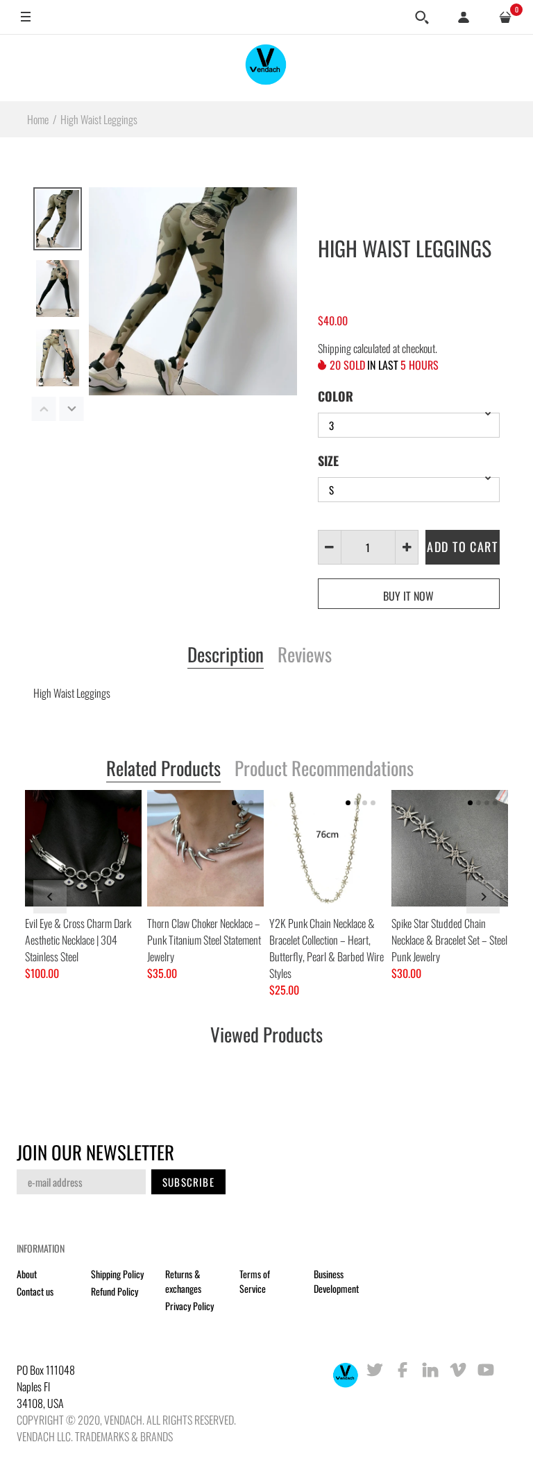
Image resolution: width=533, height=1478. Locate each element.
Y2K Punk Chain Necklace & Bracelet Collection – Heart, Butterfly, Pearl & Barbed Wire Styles (326, 948)
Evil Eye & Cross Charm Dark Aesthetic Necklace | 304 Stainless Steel (78, 940)
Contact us (35, 1291)
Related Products (163, 769)
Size (328, 461)
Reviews (305, 655)
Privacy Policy (189, 1305)
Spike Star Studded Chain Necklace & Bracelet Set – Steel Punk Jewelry (449, 940)
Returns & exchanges (183, 1281)
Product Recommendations (324, 769)
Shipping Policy (117, 1273)
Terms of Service (254, 1281)
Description (225, 655)
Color (335, 396)
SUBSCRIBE (188, 1181)
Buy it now (408, 595)
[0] (505, 17)
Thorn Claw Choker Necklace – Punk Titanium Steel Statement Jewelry (204, 940)
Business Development (336, 1281)
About (27, 1273)
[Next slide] (483, 896)
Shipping (334, 348)
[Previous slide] (50, 896)
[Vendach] (266, 68)
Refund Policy (114, 1291)
